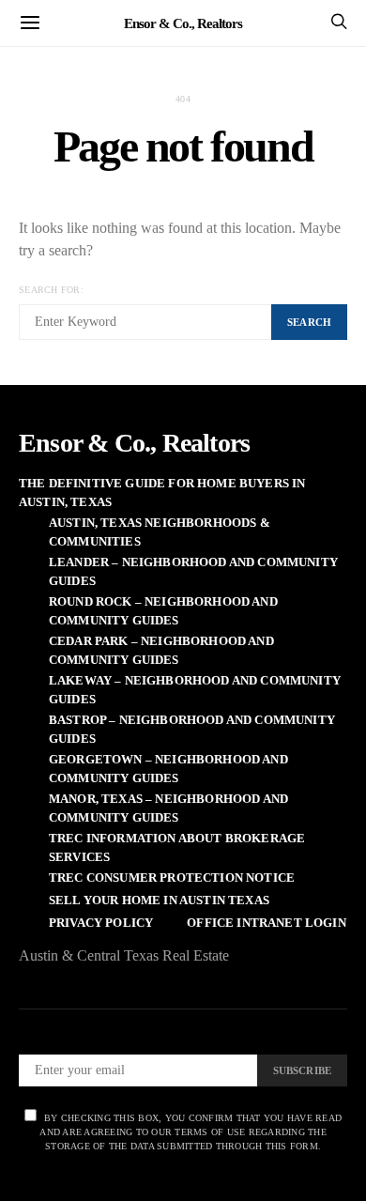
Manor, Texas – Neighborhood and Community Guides (168, 808)
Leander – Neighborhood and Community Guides (193, 571)
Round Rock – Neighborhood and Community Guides (163, 610)
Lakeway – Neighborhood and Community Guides (195, 689)
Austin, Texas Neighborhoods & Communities (159, 532)
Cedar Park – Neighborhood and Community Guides (161, 650)
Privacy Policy (101, 923)
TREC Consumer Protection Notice (172, 877)
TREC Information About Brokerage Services (177, 847)
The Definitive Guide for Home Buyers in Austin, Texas (162, 492)
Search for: (51, 290)
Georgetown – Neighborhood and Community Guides (168, 768)
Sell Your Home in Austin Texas (159, 900)
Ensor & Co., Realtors (183, 22)
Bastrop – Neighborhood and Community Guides (192, 729)
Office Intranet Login (266, 923)
